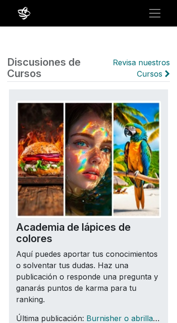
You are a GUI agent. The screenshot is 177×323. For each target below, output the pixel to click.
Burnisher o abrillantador (131, 318)
